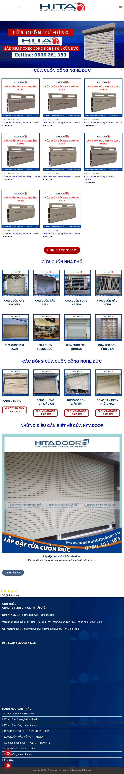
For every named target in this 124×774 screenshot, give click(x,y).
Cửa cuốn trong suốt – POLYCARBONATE (27, 742)
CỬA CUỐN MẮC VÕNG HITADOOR (24, 737)
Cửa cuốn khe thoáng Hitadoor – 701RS (100, 178)
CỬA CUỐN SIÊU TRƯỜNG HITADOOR (26, 731)
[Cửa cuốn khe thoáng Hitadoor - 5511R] (103, 97)
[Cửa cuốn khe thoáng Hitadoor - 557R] (62, 209)
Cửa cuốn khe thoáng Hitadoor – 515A (61, 122)
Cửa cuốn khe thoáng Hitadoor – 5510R (21, 176)
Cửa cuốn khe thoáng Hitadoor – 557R (61, 233)
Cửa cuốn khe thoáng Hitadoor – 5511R (103, 122)
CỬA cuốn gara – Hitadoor (18, 754)
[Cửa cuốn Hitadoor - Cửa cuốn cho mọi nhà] (62, 6)
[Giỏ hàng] (120, 6)
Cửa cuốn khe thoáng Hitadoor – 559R (61, 176)
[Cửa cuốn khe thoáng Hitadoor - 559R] (62, 152)
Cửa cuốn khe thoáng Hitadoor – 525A (20, 122)
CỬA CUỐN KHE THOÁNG (19, 713)
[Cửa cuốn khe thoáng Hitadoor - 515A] (62, 97)
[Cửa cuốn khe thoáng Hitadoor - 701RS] (103, 152)
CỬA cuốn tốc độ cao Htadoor (20, 748)
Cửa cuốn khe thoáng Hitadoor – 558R (20, 233)
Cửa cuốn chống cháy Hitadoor (21, 725)
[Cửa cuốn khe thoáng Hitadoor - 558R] (21, 209)
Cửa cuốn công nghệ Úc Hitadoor (22, 719)
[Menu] (18, 6)
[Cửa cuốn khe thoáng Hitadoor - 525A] (21, 97)
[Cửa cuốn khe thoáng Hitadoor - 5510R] (21, 152)
